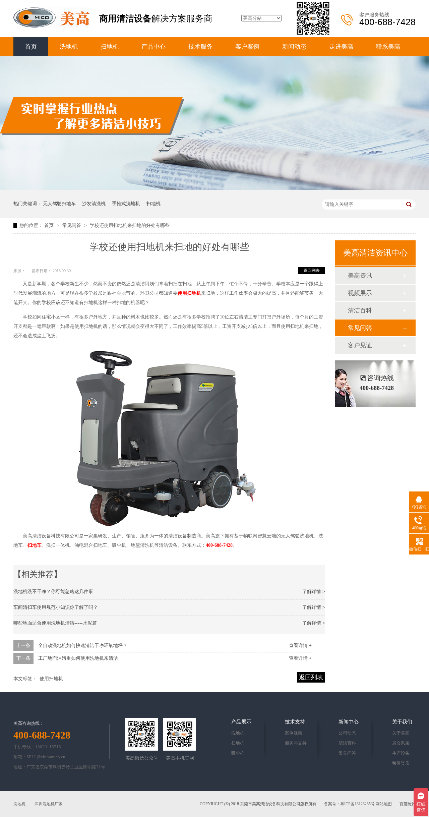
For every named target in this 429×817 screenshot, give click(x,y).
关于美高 (401, 733)
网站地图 (384, 804)
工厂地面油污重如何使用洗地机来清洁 (78, 658)
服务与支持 (296, 743)
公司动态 (347, 733)
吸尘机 (237, 753)
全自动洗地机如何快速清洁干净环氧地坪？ (82, 645)
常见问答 (72, 225)
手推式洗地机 (126, 203)
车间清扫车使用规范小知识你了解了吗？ (55, 607)
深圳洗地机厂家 (49, 804)
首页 (31, 46)
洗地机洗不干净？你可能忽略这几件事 (53, 591)
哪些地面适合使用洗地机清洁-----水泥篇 (55, 623)
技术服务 (200, 46)
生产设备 (401, 753)
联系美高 (388, 46)
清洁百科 (360, 310)
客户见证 (360, 345)
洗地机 (69, 46)
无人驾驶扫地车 (59, 203)
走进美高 (341, 46)
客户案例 (247, 46)
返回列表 (312, 270)
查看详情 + (300, 645)
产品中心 (153, 46)
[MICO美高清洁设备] (51, 25)
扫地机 (110, 46)
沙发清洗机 (94, 203)
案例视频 (293, 733)
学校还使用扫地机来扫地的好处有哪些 (130, 225)
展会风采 (401, 743)
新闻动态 (294, 46)
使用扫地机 (189, 293)
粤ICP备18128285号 (357, 804)
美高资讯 (360, 275)
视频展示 (360, 293)
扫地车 (34, 545)
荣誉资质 (401, 763)
